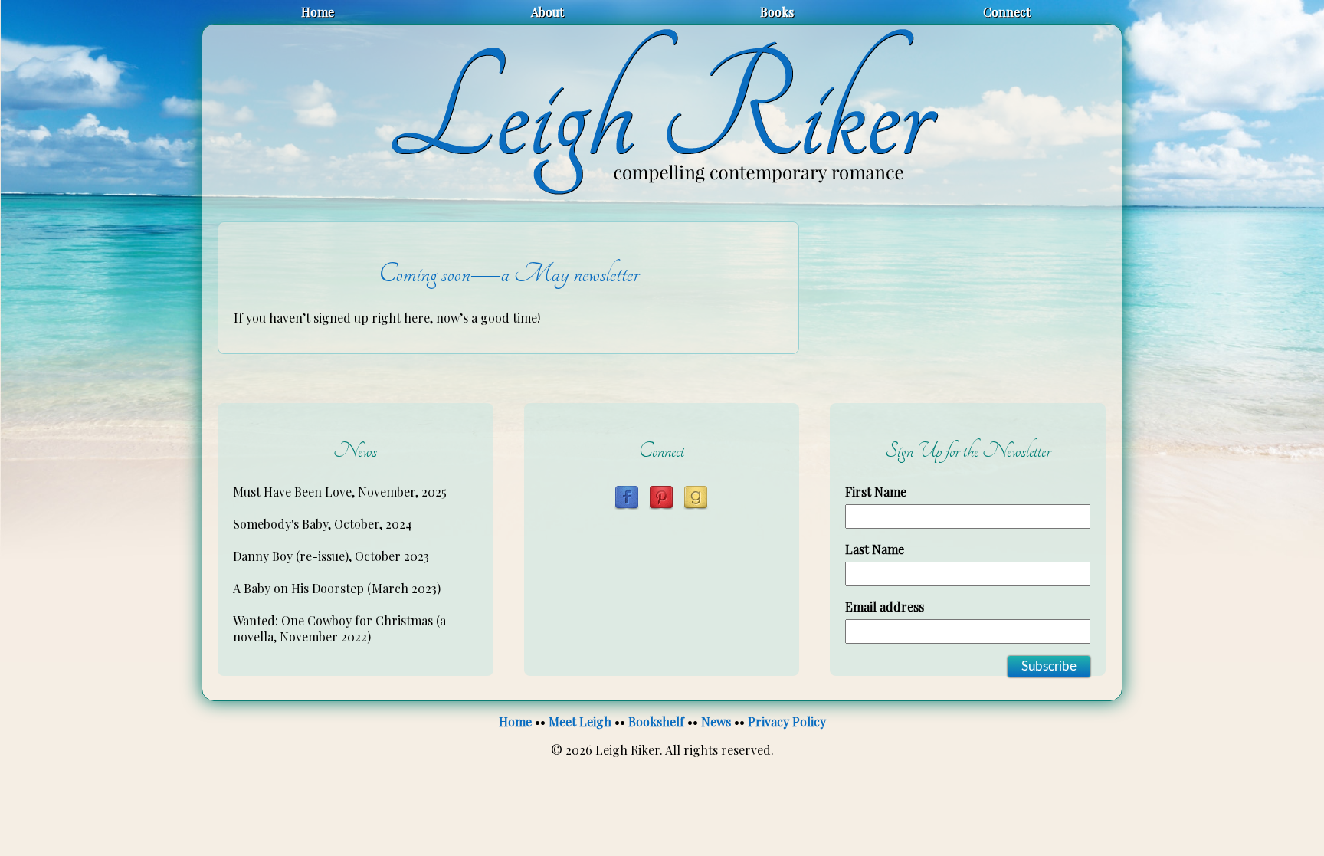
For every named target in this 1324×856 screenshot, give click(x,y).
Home (317, 12)
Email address (884, 607)
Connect (1007, 12)
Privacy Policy (787, 721)
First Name (875, 492)
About (547, 12)
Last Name (874, 549)
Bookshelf (656, 721)
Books (777, 12)
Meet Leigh (580, 721)
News (716, 721)
